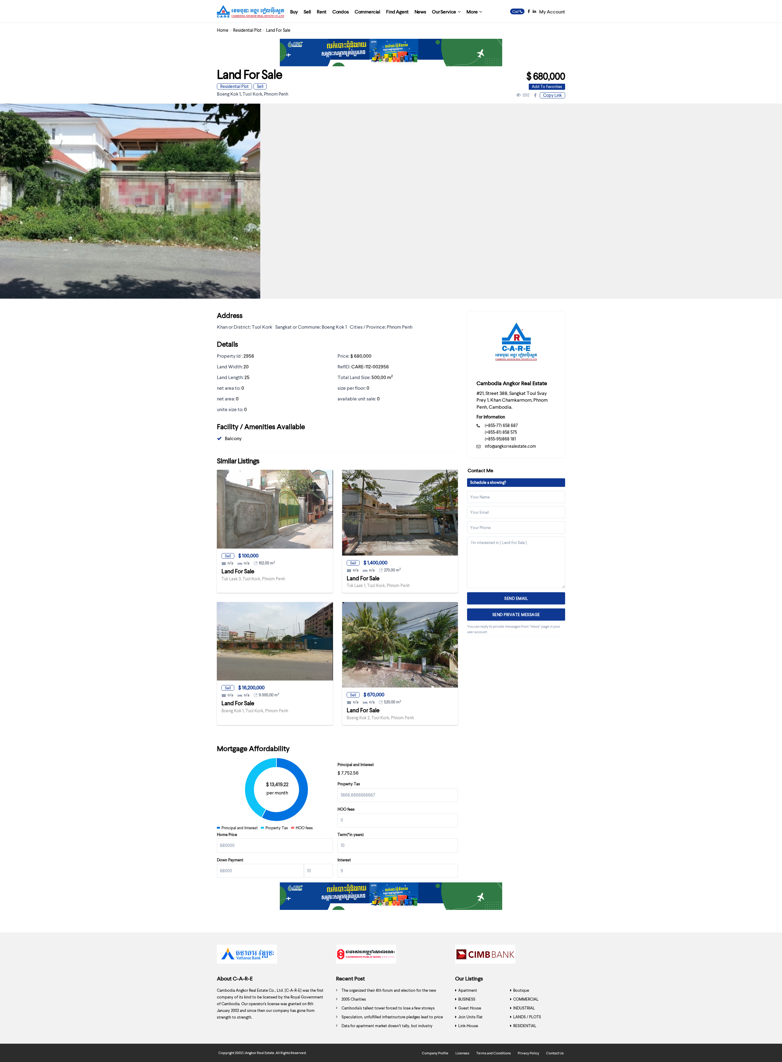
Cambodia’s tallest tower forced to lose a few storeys (388, 1007)
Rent (321, 11)
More (471, 11)
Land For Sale (237, 571)
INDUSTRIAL (524, 1007)
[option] (271, 956)
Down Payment (230, 859)
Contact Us (555, 1053)
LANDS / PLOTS (527, 1016)
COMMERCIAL (526, 999)
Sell (307, 11)
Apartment (467, 990)
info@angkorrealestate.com (510, 446)
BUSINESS (466, 999)
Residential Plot (247, 30)
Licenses (462, 1053)
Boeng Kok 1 (229, 94)
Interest (344, 859)
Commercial (367, 11)
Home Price (227, 834)
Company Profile (435, 1053)
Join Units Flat (470, 1016)
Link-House (468, 1025)
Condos (340, 11)
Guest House (469, 1007)
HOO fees (346, 809)
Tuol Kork (252, 94)
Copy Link (552, 95)
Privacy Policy (528, 1053)
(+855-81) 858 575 (501, 432)
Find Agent (397, 11)
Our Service (444, 11)
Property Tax (349, 783)
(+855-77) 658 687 (501, 425)
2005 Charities (354, 999)
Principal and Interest (356, 764)
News (420, 11)
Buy (294, 11)
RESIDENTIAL (524, 1025)
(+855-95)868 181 (500, 438)
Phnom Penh (276, 94)
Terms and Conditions (493, 1053)
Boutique (521, 990)
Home (222, 30)
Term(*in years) (351, 834)
